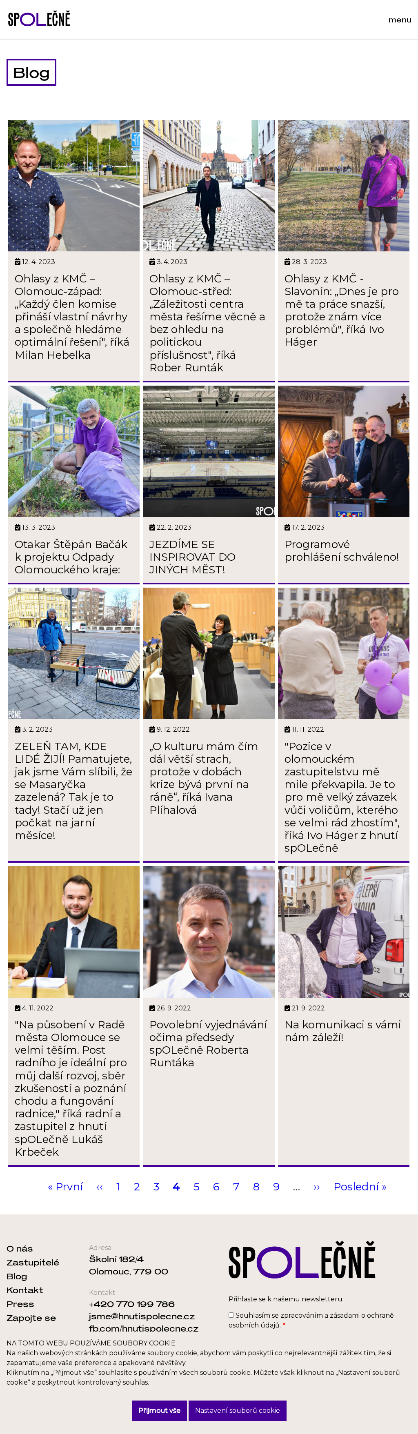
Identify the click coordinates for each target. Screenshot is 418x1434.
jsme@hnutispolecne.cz (142, 1316)
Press (20, 1304)
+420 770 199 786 (132, 1304)
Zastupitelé (33, 1262)
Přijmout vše (159, 1410)
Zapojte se (31, 1318)
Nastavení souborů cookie (237, 1410)
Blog (17, 1276)
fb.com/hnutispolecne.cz (144, 1328)
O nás (20, 1248)
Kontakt (25, 1290)
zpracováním (301, 1315)
